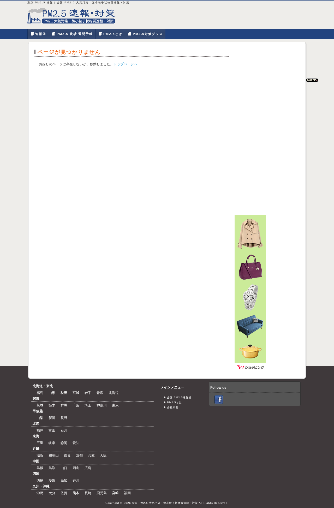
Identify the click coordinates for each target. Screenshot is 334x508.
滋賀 (40, 455)
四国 (36, 474)
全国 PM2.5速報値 (179, 397)
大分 (52, 493)
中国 (36, 461)
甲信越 (38, 411)
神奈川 (102, 405)
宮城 (76, 393)
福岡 (127, 493)
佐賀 (64, 493)
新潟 (52, 418)
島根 (40, 468)
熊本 (76, 493)
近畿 (36, 449)
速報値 (40, 34)
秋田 (64, 393)
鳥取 (52, 468)
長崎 (88, 493)
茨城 (40, 405)
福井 (40, 430)
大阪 (103, 455)
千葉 (76, 405)
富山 (52, 430)
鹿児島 (102, 493)
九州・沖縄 (41, 486)
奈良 (67, 455)
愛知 (76, 443)
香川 (76, 480)
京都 (79, 455)
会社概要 (172, 407)
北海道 (114, 393)
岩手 (88, 393)
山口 (64, 468)
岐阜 (52, 443)
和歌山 (54, 455)
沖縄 (40, 493)
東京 (115, 405)
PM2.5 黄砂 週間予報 (74, 34)
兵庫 (91, 455)
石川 (64, 430)
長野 (64, 418)
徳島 (40, 480)
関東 (36, 398)
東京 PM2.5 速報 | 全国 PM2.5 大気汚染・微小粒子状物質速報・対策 (74, 15)
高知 (64, 480)
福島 (40, 393)
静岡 (64, 443)
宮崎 (115, 493)
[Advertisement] (267, 125)
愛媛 (52, 480)
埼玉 (88, 405)
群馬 (64, 405)
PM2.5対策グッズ (147, 34)
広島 (88, 468)
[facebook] (218, 399)
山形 (52, 393)
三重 (40, 443)
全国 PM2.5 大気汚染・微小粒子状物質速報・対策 (165, 502)
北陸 (36, 424)
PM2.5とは (112, 34)
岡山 (76, 468)
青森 (100, 393)
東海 (36, 436)
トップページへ (125, 64)
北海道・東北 (43, 386)
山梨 (40, 418)
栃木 (52, 405)
